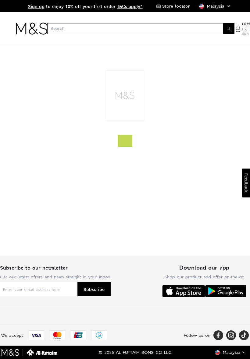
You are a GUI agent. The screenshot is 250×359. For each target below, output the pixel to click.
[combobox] (140, 28)
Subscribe (94, 289)
